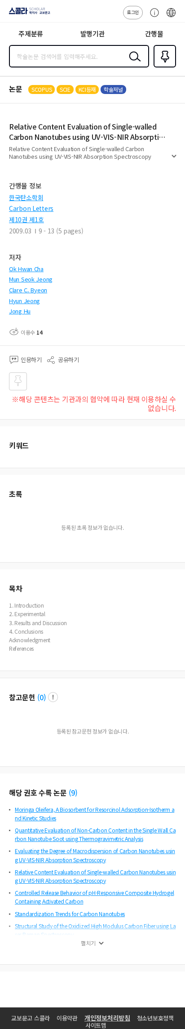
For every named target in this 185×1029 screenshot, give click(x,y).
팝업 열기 (53, 697)
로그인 (133, 12)
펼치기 (174, 160)
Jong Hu (20, 311)
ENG (171, 17)
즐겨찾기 (163, 66)
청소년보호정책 (155, 1018)
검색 (133, 63)
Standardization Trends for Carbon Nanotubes (70, 913)
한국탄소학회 (26, 197)
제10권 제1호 (26, 219)
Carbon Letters (31, 208)
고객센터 (152, 17)
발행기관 (92, 33)
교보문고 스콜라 (30, 1018)
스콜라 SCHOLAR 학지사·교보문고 (28, 13)
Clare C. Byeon (28, 290)
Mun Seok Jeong (31, 279)
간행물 (154, 33)
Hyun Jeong (24, 300)
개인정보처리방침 (107, 1017)
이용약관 (67, 1018)
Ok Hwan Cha (26, 268)
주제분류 (30, 33)
